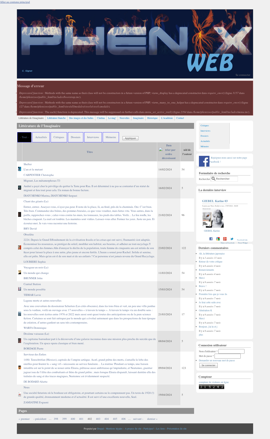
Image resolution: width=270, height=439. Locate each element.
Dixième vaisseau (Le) (90, 338)
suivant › (138, 419)
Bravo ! (203, 286)
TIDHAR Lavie (32, 295)
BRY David (30, 228)
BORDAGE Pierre (33, 348)
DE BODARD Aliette (35, 381)
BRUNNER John (33, 278)
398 (56, 419)
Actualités (41, 137)
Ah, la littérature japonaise (212, 253)
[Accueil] (135, 77)
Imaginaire (138, 118)
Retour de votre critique (210, 261)
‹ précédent (40, 419)
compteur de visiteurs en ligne (214, 382)
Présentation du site (176, 428)
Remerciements (206, 269)
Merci (202, 277)
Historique (152, 118)
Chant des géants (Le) (89, 212)
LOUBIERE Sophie (35, 262)
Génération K (205, 310)
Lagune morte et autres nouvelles (89, 311)
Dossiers (75, 137)
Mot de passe (206, 355)
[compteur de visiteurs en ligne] (211, 388)
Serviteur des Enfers (89, 365)
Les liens (160, 428)
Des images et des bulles (81, 118)
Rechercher (205, 178)
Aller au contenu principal (15, 2)
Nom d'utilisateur (208, 351)
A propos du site (133, 428)
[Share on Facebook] (211, 240)
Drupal (100, 428)
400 (73, 419)
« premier (24, 419)
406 (123, 419)
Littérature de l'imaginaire (31, 118)
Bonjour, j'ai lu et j (208, 326)
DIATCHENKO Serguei (64, 195)
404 (106, 419)
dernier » (152, 419)
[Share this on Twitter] (232, 240)
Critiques (59, 137)
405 (115, 419)
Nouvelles (125, 118)
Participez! (148, 428)
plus (201, 334)
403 (98, 419)
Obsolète (89, 245)
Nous (89, 392)
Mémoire (111, 137)
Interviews (93, 137)
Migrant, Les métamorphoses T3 (86, 185)
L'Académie (167, 118)
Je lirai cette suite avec (210, 302)
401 (81, 419)
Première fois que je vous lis (213, 294)
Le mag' (112, 118)
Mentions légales (114, 428)
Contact (180, 118)
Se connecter (243, 75)
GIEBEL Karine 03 (215, 201)
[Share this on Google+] (225, 240)
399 (64, 419)
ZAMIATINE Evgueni (36, 402)
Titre (90, 152)
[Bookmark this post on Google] (218, 240)
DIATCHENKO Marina (37, 195)
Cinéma (101, 118)
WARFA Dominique (35, 328)
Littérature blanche (56, 118)
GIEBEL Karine (212, 230)
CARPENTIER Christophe (39, 175)
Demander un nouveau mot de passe (217, 360)
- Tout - (24, 137)
